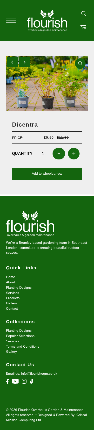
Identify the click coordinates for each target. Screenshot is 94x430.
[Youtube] (15, 381)
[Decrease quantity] (59, 153)
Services (12, 293)
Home (10, 277)
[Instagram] (24, 381)
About (10, 282)
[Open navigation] (12, 21)
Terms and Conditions (22, 346)
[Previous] (12, 62)
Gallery (11, 303)
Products (13, 298)
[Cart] (82, 27)
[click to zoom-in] (80, 63)
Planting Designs (19, 287)
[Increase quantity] (74, 153)
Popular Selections (20, 336)
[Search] (83, 13)
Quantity (21, 153)
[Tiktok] (32, 381)
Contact (12, 308)
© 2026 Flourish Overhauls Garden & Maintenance (44, 410)
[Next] (24, 62)
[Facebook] (7, 381)
